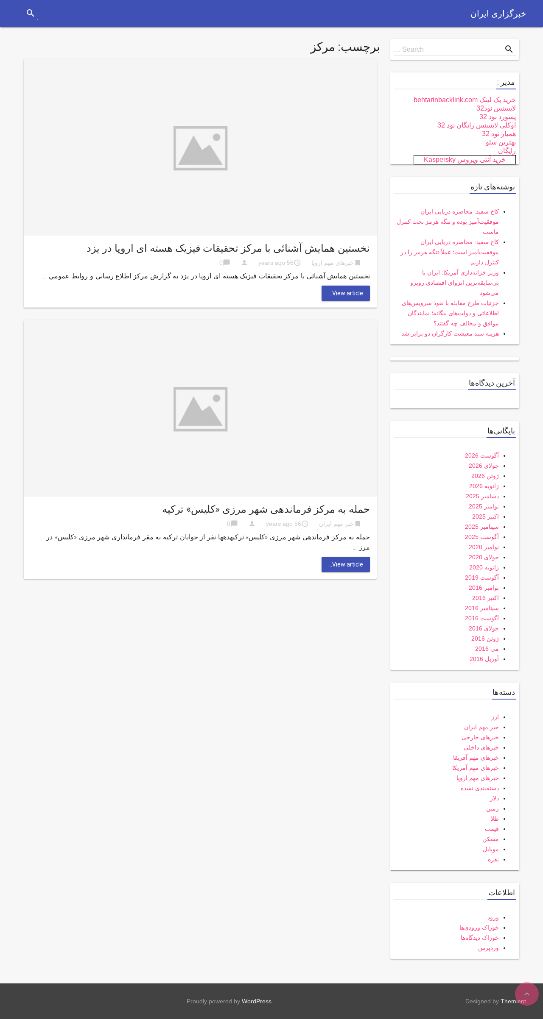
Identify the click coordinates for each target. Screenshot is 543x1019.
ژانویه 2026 (484, 486)
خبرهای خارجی (480, 737)
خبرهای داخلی (481, 747)
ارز (495, 717)
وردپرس (488, 947)
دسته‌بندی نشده (480, 788)
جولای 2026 (484, 465)
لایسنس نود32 (496, 108)
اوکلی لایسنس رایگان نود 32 (476, 125)
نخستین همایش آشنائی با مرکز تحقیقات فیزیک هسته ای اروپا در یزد (228, 248)
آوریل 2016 (484, 658)
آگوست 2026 (482, 455)
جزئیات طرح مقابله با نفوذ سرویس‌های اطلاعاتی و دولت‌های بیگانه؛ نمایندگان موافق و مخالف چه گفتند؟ (450, 313)
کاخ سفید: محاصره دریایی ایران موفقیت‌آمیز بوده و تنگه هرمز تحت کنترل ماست (448, 221)
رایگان (507, 150)
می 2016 (487, 648)
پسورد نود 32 (497, 116)
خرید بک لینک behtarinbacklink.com (465, 99)
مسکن (490, 839)
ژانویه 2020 (484, 567)
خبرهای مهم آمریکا (475, 767)
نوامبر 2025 (484, 506)
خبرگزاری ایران (498, 13)
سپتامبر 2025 (482, 526)
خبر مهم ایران (336, 523)
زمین (492, 808)
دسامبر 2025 (482, 496)
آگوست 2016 (482, 618)
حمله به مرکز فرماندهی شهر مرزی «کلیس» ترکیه (266, 509)
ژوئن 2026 (485, 475)
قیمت (492, 828)
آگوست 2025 (482, 536)
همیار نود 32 (499, 133)
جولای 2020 (484, 557)
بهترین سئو (501, 142)
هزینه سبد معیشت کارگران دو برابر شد (450, 333)
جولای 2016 (484, 628)
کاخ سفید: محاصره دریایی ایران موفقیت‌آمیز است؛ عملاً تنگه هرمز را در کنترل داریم (449, 252)
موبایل (491, 849)
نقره (493, 859)
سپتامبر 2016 (482, 608)
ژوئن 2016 (485, 638)
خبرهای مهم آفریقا (476, 757)
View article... (345, 293)
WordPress (257, 1001)
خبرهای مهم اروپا (332, 262)
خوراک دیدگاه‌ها (480, 937)
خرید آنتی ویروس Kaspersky (465, 159)
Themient (513, 1001)
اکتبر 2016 (485, 597)
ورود (493, 917)
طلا (495, 818)
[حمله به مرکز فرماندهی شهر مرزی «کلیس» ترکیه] (200, 407)
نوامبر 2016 (484, 587)
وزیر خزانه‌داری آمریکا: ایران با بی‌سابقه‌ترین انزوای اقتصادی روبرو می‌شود (454, 282)
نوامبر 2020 (484, 547)
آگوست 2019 (482, 577)
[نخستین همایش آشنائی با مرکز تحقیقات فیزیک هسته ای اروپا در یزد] (200, 146)
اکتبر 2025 (485, 516)
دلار (494, 798)
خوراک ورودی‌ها (479, 927)
